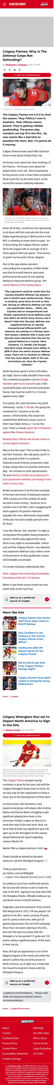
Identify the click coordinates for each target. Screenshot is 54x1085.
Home (5, 696)
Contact (6, 1033)
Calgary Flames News (20, 1009)
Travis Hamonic (26, 383)
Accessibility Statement (15, 1053)
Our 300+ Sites (41, 1033)
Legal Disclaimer (42, 1048)
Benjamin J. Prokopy (16, 64)
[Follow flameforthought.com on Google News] (47, 599)
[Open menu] (4, 4)
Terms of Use (40, 1043)
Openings (38, 1027)
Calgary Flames (16, 780)
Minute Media (16, 1066)
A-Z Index (38, 1053)
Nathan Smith (13, 730)
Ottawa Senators (25, 432)
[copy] (20, 70)
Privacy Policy (9, 1043)
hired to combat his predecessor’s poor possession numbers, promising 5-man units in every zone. (27, 479)
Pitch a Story (40, 1038)
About (5, 1027)
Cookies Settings (11, 1058)
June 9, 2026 (45, 877)
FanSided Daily (10, 1038)
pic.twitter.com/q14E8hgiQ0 (18, 873)
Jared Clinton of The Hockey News (22, 285)
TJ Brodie (29, 407)
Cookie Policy (9, 1048)
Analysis (14, 696)
